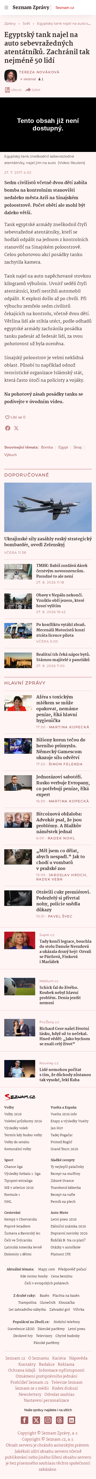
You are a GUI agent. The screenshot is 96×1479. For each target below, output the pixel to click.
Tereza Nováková (39, 72)
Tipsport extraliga (18, 1181)
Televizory (44, 1336)
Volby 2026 (13, 1114)
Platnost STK (61, 1254)
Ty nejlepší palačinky (67, 1167)
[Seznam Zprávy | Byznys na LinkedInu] (71, 1420)
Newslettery (30, 1394)
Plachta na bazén (66, 1296)
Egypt (63, 447)
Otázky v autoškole (66, 1247)
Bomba (47, 447)
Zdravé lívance (62, 1181)
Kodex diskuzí (65, 1388)
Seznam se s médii (32, 1388)
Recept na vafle (63, 1195)
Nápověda (78, 1358)
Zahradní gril (59, 1310)
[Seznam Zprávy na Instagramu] (48, 1420)
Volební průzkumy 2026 (23, 1121)
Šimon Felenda (66, 764)
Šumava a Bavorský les (22, 1233)
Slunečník (47, 1303)
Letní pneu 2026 (64, 1219)
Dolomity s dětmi (17, 1254)
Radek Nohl (61, 838)
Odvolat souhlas (59, 1394)
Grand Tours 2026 (64, 1149)
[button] (48, 507)
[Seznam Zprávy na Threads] (59, 1420)
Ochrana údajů (21, 1370)
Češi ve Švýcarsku (18, 1240)
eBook (16, 90)
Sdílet (36, 90)
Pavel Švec (60, 916)
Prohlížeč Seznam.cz (29, 1382)
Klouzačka (67, 1303)
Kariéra (59, 1358)
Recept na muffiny (65, 1174)
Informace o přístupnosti (62, 1370)
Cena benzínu (62, 1276)
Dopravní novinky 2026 (69, 1233)
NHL (7, 1202)
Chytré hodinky (67, 1336)
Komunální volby (17, 1149)
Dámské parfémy (51, 1329)
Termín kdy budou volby (23, 1135)
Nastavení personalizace (46, 1400)
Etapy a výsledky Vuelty (70, 1121)
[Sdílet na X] (16, 428)
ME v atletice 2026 (19, 1188)
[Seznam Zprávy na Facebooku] (24, 1420)
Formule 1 (12, 1195)
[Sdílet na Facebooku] (7, 428)
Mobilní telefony (67, 1322)
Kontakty (27, 1364)
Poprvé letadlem (17, 1226)
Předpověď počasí (72, 1269)
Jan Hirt (57, 1128)
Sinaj (77, 447)
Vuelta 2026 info (64, 1114)
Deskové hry (23, 1336)
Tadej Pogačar (62, 1135)
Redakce (47, 1364)
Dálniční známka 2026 (68, 1226)
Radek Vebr (49, 879)
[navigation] (6, 7)
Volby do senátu (16, 1142)
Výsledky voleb (16, 1128)
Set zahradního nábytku (27, 1310)
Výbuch (10, 455)
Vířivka (78, 1310)
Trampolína (27, 1303)
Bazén (44, 1296)
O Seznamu (38, 1358)
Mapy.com (46, 1269)
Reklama (66, 1364)
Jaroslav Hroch (67, 875)
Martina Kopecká (69, 727)
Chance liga (13, 1167)
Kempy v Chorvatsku (20, 1219)
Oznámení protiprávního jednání (46, 1376)
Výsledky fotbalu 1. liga (22, 1174)
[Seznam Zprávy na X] (36, 1420)
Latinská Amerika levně (23, 1247)
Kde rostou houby (34, 1276)
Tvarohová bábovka (66, 1188)
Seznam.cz (64, 7)
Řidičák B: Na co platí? (68, 1240)
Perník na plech (63, 1202)
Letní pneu (76, 1329)
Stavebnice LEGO (20, 1329)
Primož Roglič (61, 1142)
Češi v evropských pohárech (47, 1283)
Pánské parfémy (46, 1343)
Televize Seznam (66, 1382)
